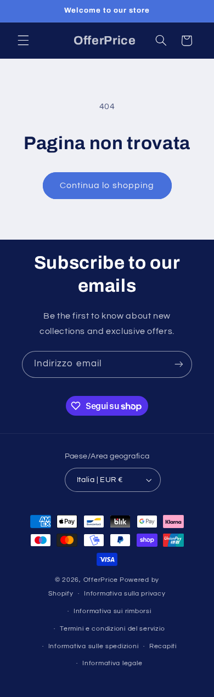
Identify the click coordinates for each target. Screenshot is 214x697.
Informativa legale (112, 663)
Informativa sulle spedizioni (93, 646)
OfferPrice (100, 580)
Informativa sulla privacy (124, 594)
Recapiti (163, 646)
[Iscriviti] (179, 364)
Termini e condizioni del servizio (112, 629)
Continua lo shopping (107, 185)
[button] (23, 40)
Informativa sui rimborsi (112, 611)
